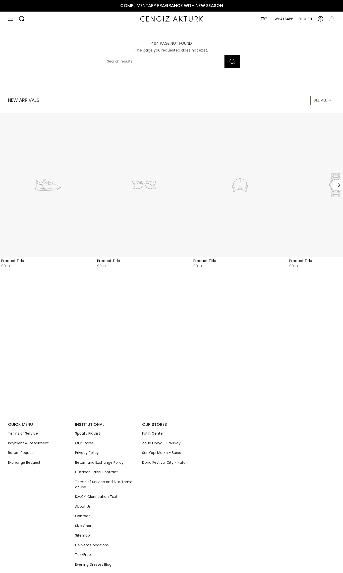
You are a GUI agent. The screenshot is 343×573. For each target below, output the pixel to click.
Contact (82, 515)
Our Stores (84, 443)
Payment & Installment (28, 443)
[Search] (232, 61)
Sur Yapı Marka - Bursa (161, 452)
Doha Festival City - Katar (164, 462)
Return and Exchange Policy (99, 462)
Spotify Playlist (87, 433)
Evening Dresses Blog (93, 564)
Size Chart (84, 525)
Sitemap (82, 535)
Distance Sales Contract (96, 472)
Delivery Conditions (92, 545)
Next (338, 185)
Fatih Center (153, 433)
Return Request (21, 452)
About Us (83, 506)
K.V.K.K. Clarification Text (96, 496)
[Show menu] (11, 19)
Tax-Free (83, 554)
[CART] (332, 19)
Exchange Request (24, 462)
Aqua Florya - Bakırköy (161, 443)
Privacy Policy (87, 452)
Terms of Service (23, 433)
